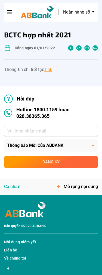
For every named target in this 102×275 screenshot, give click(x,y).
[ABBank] (37, 12)
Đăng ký (51, 162)
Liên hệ (10, 250)
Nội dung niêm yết (20, 242)
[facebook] (70, 48)
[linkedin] (79, 48)
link (48, 69)
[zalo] (95, 48)
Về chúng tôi (15, 258)
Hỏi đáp (25, 99)
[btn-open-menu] (9, 12)
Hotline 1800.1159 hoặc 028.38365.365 (42, 113)
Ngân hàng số (77, 12)
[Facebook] (8, 268)
